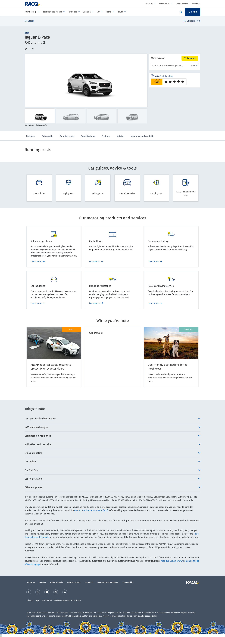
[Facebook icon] (28, 591)
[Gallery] (86, 80)
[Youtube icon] (46, 591)
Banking (86, 12)
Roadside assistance (52, 12)
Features (106, 136)
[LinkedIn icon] (64, 591)
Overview (30, 136)
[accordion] (112, 418)
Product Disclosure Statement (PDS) (91, 510)
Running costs (67, 136)
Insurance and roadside (142, 136)
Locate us (196, 4)
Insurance (72, 12)
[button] (192, 12)
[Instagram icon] (55, 591)
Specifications (88, 136)
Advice (120, 136)
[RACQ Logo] (192, 582)
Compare (191, 58)
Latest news (164, 4)
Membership (30, 12)
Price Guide (47, 136)
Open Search (181, 12)
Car (98, 12)
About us (149, 4)
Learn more (36, 261)
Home (108, 12)
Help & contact (182, 4)
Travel (120, 12)
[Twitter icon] (37, 591)
